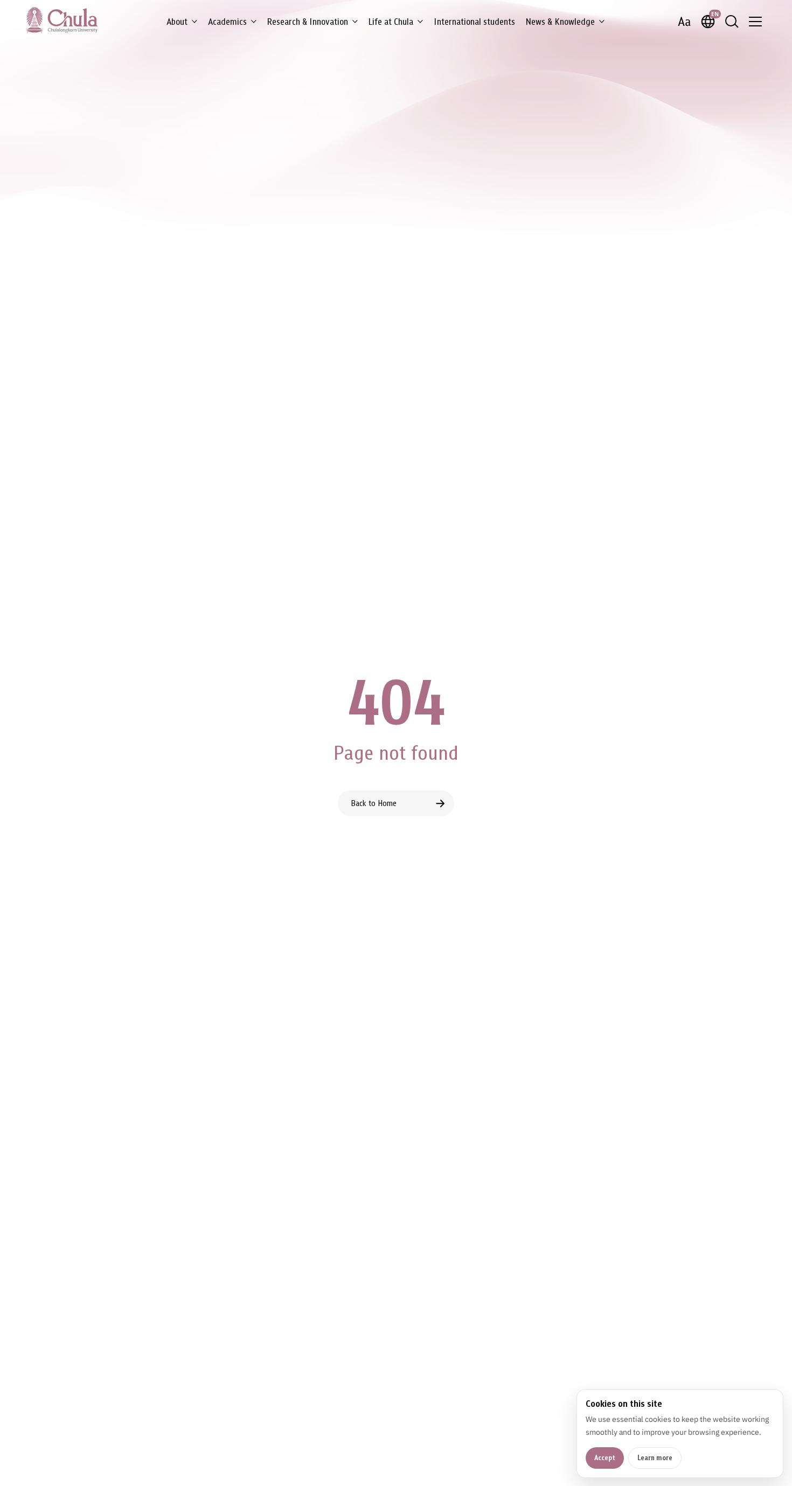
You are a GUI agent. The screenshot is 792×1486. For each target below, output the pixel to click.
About (176, 21)
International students (474, 21)
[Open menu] (755, 21)
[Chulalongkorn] (62, 20)
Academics (227, 21)
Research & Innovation (307, 21)
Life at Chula (391, 21)
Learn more (654, 1457)
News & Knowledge (560, 21)
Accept (604, 1457)
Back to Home (374, 803)
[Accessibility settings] (684, 21)
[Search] (731, 21)
